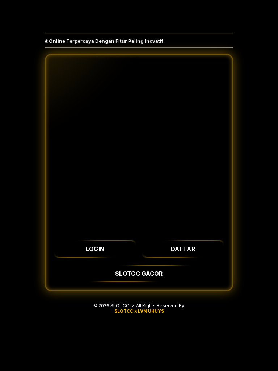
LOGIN (95, 249)
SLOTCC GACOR (139, 273)
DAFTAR (183, 249)
